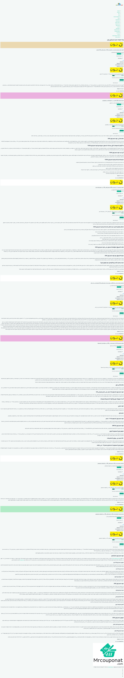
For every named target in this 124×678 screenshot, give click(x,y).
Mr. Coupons (118, 19)
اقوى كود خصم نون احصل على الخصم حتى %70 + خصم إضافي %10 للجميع (110, 50)
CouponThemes (110, 667)
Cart (119, 15)
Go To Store (122, 80)
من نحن (118, 34)
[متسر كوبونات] (119, 8)
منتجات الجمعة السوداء (116, 35)
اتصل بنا (118, 27)
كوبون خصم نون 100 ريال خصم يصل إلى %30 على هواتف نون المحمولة (111, 343)
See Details (120, 58)
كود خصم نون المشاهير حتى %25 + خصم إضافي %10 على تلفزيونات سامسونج (109, 514)
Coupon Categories (117, 16)
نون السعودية (22, 560)
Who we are (118, 25)
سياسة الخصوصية (117, 29)
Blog (119, 13)
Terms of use (117, 24)
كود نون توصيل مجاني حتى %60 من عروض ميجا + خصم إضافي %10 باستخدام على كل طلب (107, 283)
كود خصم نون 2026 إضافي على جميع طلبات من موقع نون (113, 100)
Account (118, 12)
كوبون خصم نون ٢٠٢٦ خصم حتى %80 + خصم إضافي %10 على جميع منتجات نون (109, 187)
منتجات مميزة (117, 37)
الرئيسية (118, 11)
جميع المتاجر (118, 28)
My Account (118, 21)
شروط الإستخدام (117, 31)
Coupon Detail (121, 81)
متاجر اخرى (118, 32)
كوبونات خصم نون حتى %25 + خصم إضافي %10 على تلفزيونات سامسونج (111, 463)
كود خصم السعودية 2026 (116, 558)
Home (119, 18)
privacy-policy (117, 22)
